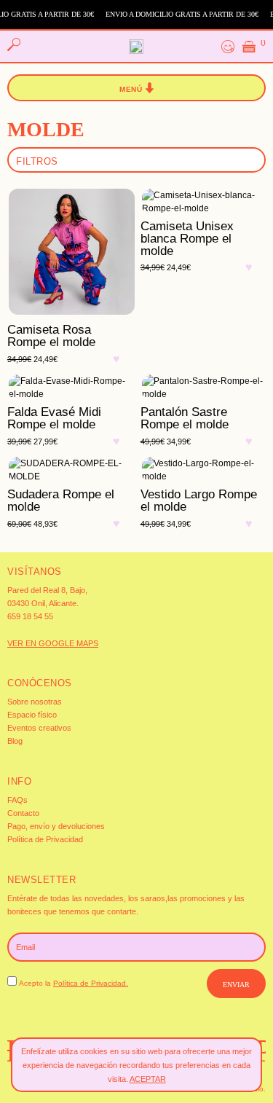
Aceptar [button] (148, 1079)
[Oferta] (70, 253)
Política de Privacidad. (90, 983)
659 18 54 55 (30, 616)
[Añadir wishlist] (119, 369)
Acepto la (73, 983)
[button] (136, 88)
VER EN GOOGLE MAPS (52, 643)
